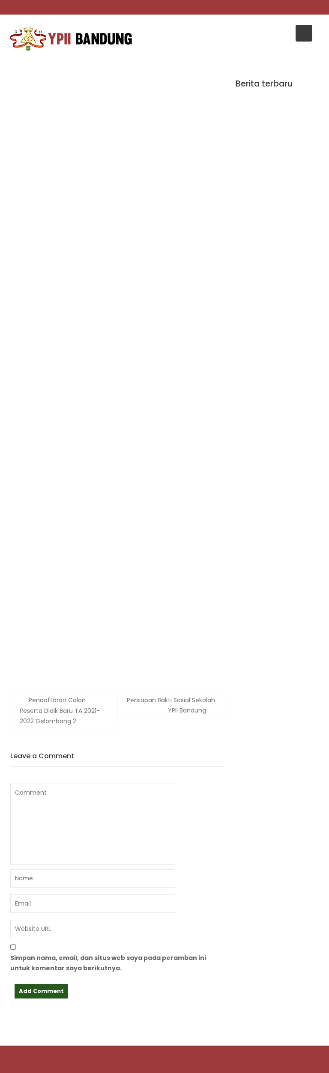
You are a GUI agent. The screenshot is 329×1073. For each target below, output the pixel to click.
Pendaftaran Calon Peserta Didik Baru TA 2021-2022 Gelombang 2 (60, 710)
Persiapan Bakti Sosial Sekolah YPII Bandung (171, 705)
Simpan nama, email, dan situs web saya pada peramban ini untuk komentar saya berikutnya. (108, 963)
